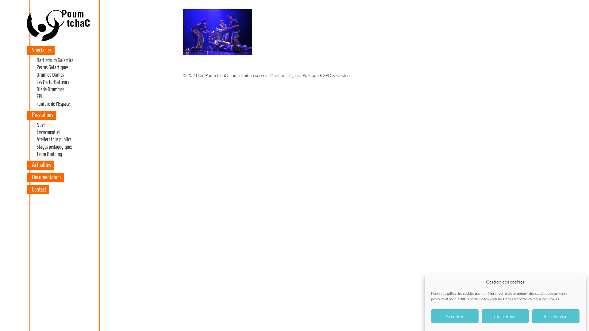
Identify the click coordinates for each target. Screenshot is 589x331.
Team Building (49, 154)
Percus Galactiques (52, 67)
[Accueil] (58, 41)
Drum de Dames (50, 75)
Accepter (455, 316)
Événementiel (48, 132)
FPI (39, 96)
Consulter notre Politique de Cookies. (531, 298)
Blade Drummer (50, 89)
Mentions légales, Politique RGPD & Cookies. (311, 75)
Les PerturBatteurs (53, 82)
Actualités (41, 165)
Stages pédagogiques (54, 147)
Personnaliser (555, 316)
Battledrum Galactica (55, 60)
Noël (41, 125)
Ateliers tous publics (54, 139)
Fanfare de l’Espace (53, 104)
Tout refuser (505, 316)
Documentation (46, 177)
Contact (39, 189)
